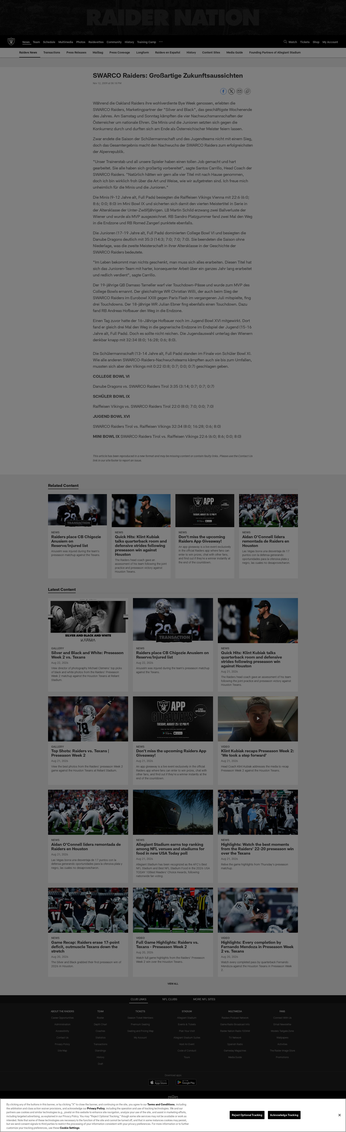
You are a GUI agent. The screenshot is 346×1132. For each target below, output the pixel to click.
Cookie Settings (69, 1127)
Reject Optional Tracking (247, 1114)
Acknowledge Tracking (284, 1114)
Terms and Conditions (161, 1104)
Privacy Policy (96, 1108)
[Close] (339, 1115)
